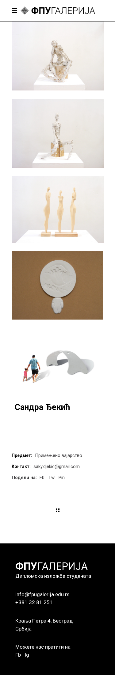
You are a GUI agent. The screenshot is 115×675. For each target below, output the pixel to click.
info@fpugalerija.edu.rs (42, 594)
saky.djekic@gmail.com (56, 466)
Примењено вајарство (58, 455)
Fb (18, 655)
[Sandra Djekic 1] (58, 55)
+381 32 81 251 (34, 602)
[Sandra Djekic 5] (58, 362)
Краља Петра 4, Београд (44, 621)
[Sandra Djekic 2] (58, 133)
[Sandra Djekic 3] (58, 209)
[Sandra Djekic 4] (58, 285)
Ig (27, 655)
